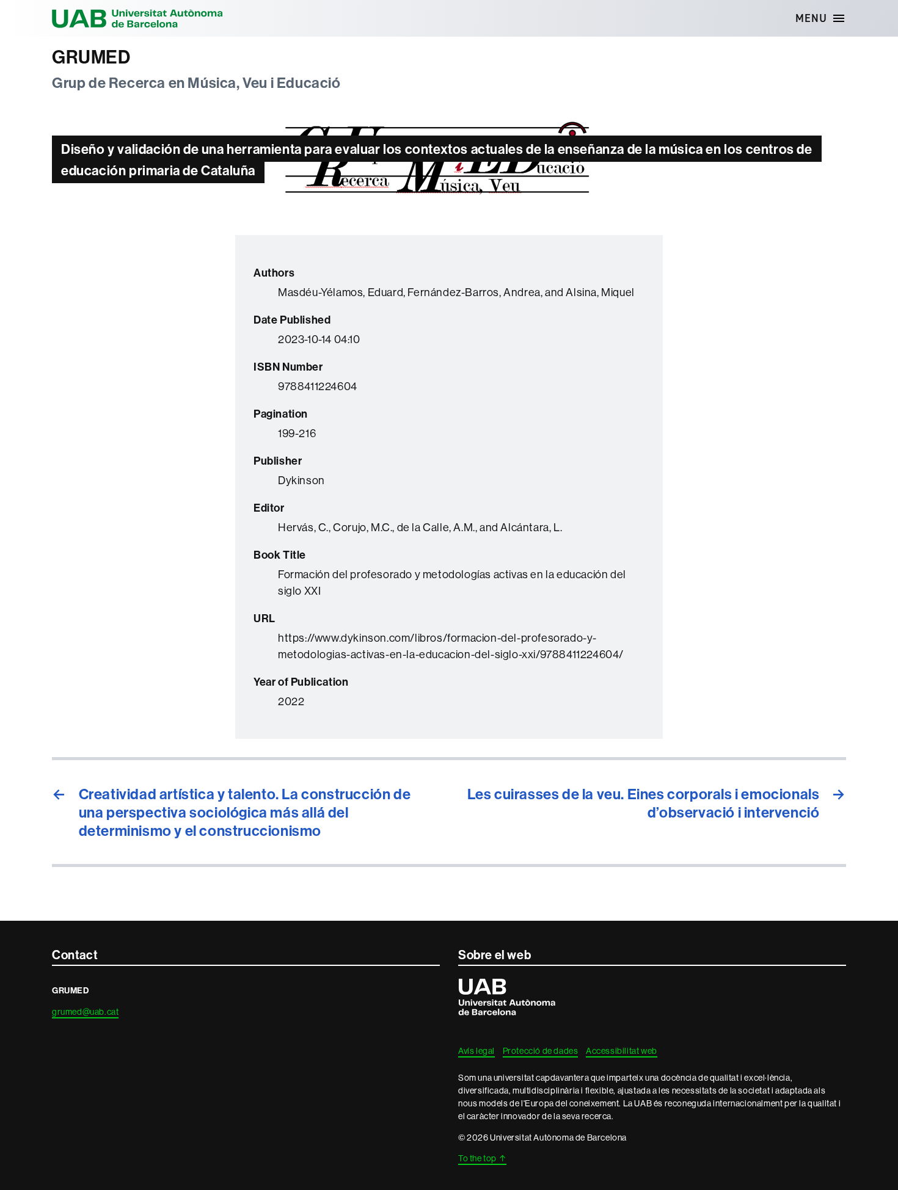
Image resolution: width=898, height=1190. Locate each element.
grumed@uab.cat (85, 1011)
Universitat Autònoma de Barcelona (137, 18)
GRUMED (91, 57)
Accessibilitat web (621, 1050)
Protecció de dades (541, 1050)
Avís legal (476, 1050)
